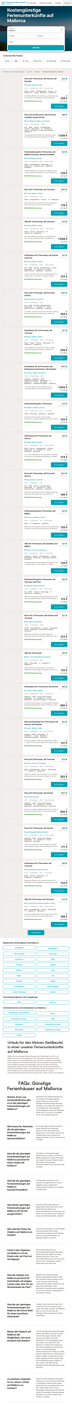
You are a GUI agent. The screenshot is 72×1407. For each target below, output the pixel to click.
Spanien (29, 72)
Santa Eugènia (19, 986)
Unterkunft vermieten (45, 3)
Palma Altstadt (19, 954)
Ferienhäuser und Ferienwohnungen (13, 72)
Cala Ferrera (19, 959)
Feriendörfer (19, 1030)
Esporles (19, 981)
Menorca (53, 1003)
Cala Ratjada (19, 948)
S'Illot (53, 959)
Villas (16, 61)
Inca (52, 976)
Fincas (7, 61)
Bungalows (19, 1024)
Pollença (19, 970)
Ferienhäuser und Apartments (19, 1013)
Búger (19, 976)
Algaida (53, 965)
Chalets (19, 1035)
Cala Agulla (53, 954)
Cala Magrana (53, 948)
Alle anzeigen (36, 933)
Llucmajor (52, 992)
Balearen (37, 72)
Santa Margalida (52, 986)
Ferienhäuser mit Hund (53, 1030)
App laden (33, 3)
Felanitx (53, 981)
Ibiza (19, 1002)
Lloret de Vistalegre (19, 992)
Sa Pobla (19, 965)
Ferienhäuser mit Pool (19, 1019)
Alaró (53, 970)
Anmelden (58, 3)
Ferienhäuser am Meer (53, 1024)
